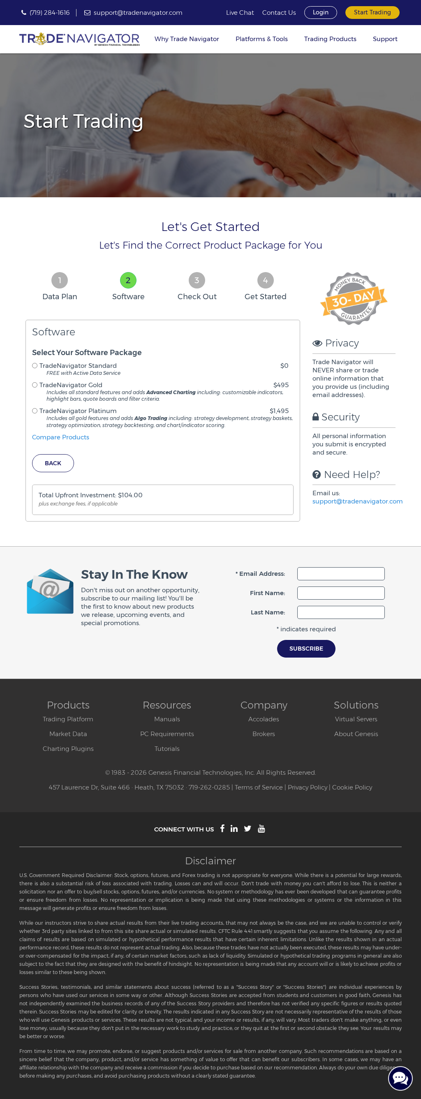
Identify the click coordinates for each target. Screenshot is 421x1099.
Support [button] (385, 39)
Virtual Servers (356, 719)
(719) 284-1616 (50, 12)
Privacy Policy (307, 787)
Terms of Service (259, 787)
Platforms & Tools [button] (262, 39)
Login (320, 12)
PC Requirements (167, 734)
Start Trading (372, 12)
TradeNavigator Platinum (78, 411)
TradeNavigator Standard (78, 365)
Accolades (263, 719)
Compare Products (60, 437)
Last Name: (268, 612)
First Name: (267, 593)
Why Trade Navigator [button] (187, 39)
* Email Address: (260, 573)
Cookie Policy (352, 787)
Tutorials (167, 749)
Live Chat (240, 12)
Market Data (68, 734)
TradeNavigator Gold (70, 385)
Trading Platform (68, 719)
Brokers (263, 734)
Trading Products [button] (330, 39)
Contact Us (279, 12)
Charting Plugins (68, 749)
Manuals (167, 719)
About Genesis (356, 734)
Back (53, 463)
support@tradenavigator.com (138, 12)
